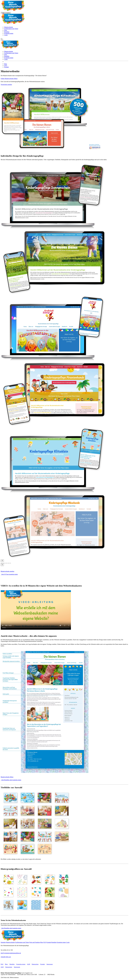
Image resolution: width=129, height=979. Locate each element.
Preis (5, 30)
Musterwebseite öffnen (7, 777)
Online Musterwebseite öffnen (9, 78)
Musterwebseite (8, 27)
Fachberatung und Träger (11, 53)
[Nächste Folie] (2, 565)
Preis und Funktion (34, 942)
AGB (28, 964)
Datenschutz (35, 964)
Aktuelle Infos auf (6, 957)
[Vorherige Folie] (2, 560)
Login (6, 35)
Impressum (50, 964)
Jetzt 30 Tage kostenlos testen (9, 574)
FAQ (5, 65)
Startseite (3, 942)
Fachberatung (11, 28)
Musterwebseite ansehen (7, 571)
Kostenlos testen (8, 33)
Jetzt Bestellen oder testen (11, 780)
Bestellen (6, 32)
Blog (5, 64)
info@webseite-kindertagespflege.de (11, 953)
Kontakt (6, 67)
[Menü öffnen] (1, 38)
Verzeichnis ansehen (6, 84)
